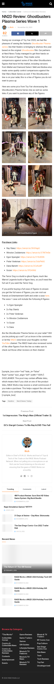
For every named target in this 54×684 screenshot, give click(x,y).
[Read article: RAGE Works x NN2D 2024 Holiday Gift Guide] (7, 590)
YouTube (6, 343)
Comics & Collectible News (9, 644)
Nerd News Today (24, 401)
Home (4, 12)
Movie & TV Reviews (24, 663)
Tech (39, 656)
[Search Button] (50, 4)
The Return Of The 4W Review (17, 567)
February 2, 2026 (11, 570)
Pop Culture (42, 643)
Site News (41, 652)
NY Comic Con (43, 640)
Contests (6, 656)
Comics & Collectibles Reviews (34, 12)
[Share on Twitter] (32, 33)
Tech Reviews (43, 659)
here (47, 296)
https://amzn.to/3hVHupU (28, 248)
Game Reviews (26, 635)
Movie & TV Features (24, 652)
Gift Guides (24, 645)
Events (5, 663)
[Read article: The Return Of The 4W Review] (27, 562)
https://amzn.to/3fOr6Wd (24, 270)
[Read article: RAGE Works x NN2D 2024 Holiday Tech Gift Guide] (7, 579)
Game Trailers (26, 638)
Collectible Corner (14, 12)
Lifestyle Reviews (27, 648)
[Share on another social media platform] (45, 33)
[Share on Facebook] (18, 33)
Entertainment (8, 660)
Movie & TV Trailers (42, 636)
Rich (12, 27)
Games (23, 641)
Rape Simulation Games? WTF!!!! (18, 507)
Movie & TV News (24, 658)
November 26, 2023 (25, 27)
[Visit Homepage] (27, 3)
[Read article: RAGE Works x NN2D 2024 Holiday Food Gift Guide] (7, 602)
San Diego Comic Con (42, 648)
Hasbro (11, 401)
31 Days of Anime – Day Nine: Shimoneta (31, 516)
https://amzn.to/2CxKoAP (30, 266)
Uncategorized (43, 666)
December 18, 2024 (22, 583)
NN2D (13, 340)
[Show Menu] (3, 4)
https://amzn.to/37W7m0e (38, 252)
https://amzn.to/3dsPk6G (33, 261)
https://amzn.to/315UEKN (32, 257)
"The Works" (7, 635)
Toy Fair (40, 662)
